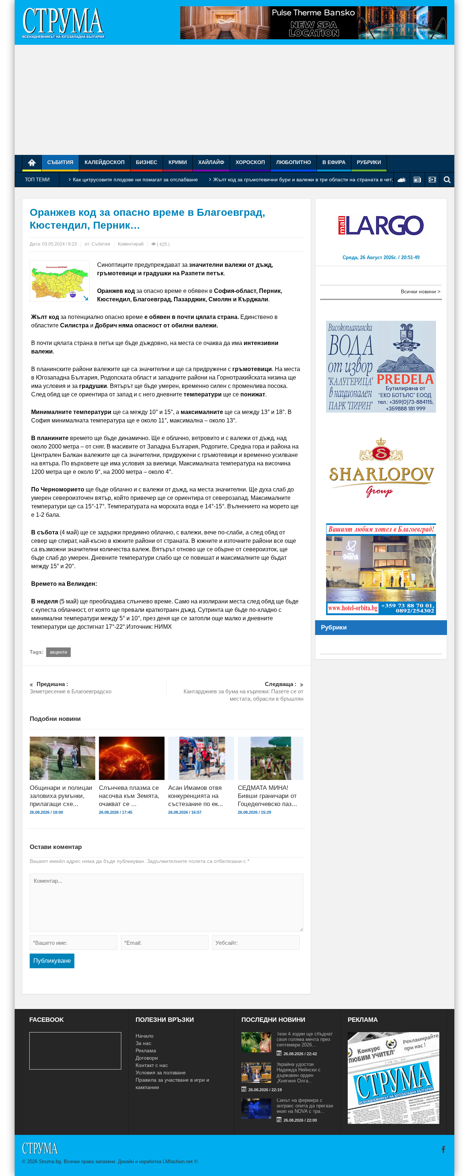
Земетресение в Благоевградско (70, 687)
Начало (145, 1036)
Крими (178, 162)
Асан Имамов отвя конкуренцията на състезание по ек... (195, 795)
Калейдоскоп (105, 162)
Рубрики (369, 162)
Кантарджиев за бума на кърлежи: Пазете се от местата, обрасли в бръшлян (243, 691)
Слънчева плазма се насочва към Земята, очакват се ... (129, 795)
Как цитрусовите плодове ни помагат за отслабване (135, 179)
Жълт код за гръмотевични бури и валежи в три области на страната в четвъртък (310, 179)
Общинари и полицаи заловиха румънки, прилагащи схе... (61, 795)
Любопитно (293, 162)
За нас (143, 1043)
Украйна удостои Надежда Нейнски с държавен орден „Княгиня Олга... (299, 1072)
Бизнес (146, 162)
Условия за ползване (161, 1072)
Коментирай (131, 244)
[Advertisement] (234, 99)
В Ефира (334, 162)
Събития (60, 162)
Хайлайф (211, 162)
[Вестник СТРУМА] (63, 22)
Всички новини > (420, 291)
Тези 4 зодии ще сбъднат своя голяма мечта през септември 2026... (305, 1039)
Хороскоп (250, 162)
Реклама (146, 1050)
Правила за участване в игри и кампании (172, 1083)
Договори (147, 1058)
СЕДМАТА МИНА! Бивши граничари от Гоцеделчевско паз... (267, 795)
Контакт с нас (152, 1065)
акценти (58, 652)
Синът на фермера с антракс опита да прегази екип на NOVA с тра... (305, 1105)
